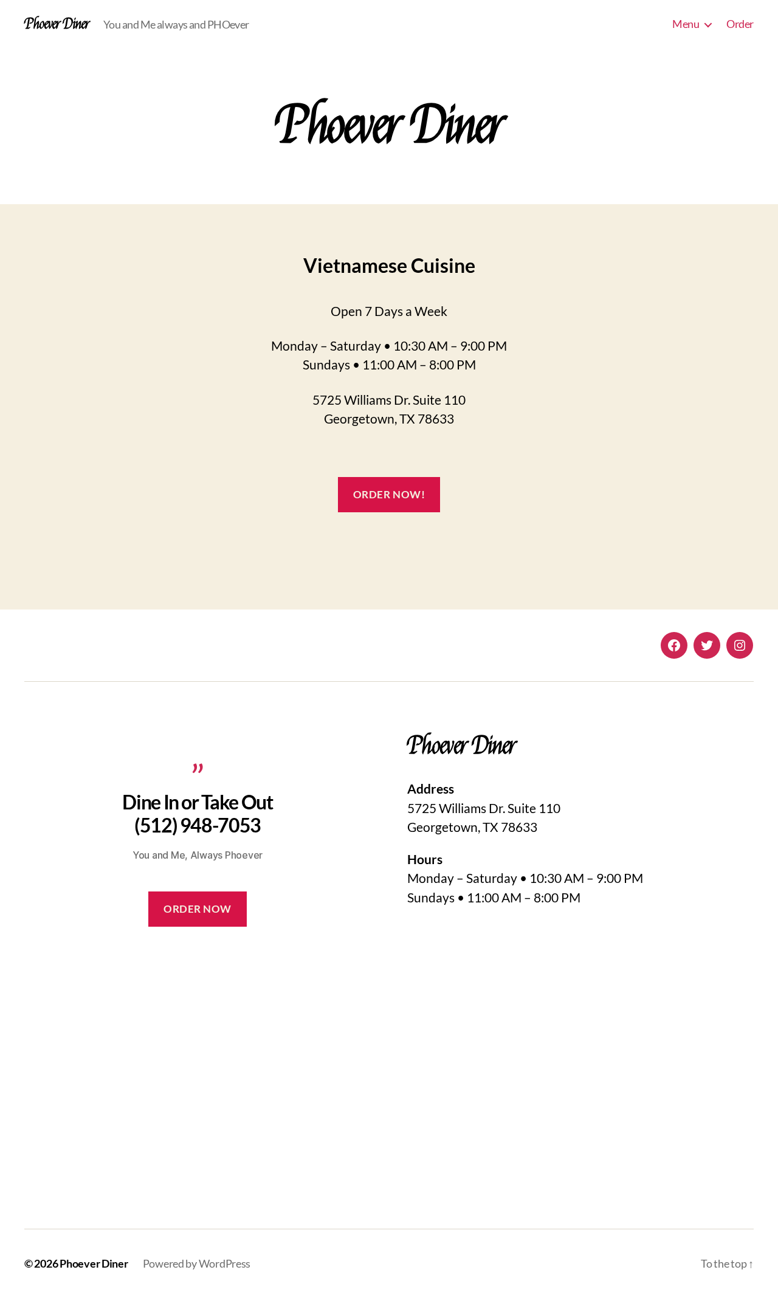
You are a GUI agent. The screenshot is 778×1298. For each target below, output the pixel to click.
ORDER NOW (198, 908)
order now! (389, 494)
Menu (685, 24)
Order (740, 24)
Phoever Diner (56, 24)
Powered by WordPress (197, 1263)
